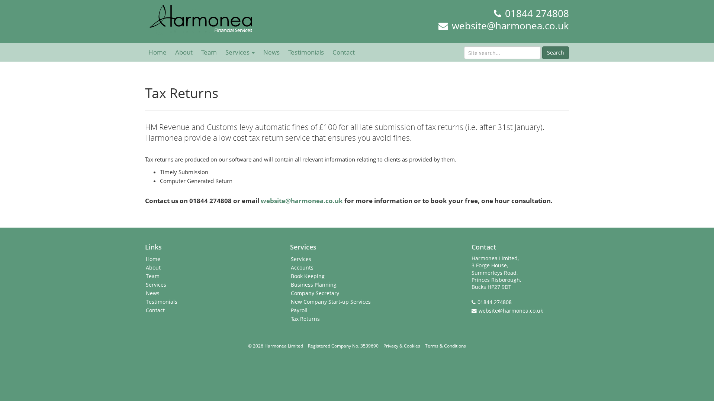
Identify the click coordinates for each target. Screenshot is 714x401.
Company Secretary (315, 293)
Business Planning (314, 284)
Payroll (299, 310)
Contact (343, 52)
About (184, 52)
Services (238, 52)
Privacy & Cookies (401, 346)
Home (157, 52)
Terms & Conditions (445, 346)
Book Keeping (308, 276)
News (271, 52)
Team (209, 52)
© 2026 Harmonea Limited (275, 346)
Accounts (302, 267)
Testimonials (306, 52)
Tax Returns (305, 319)
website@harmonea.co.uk (510, 26)
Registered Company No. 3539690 (343, 346)
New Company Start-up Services (331, 302)
